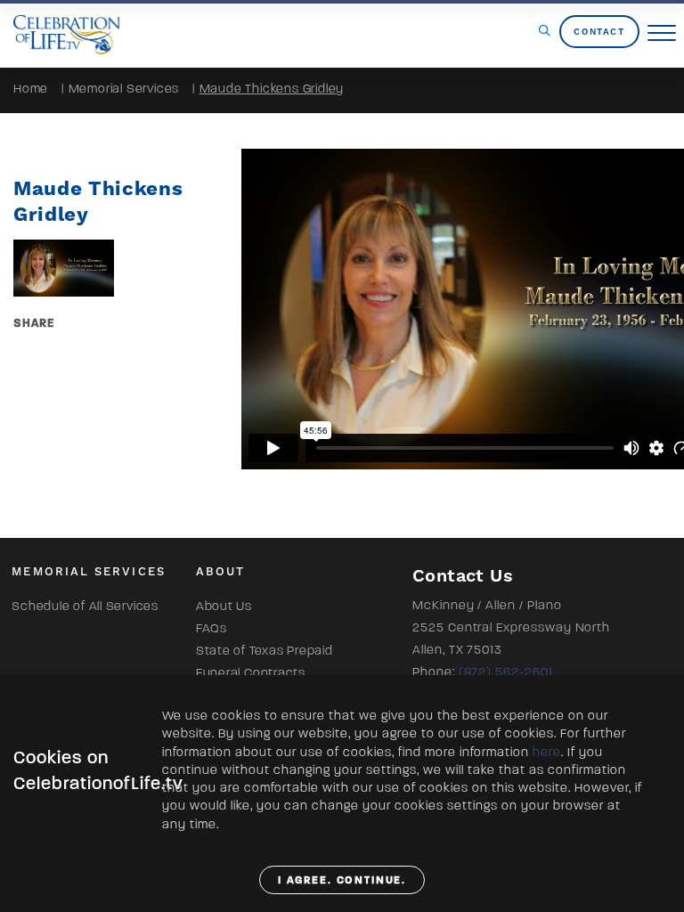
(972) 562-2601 (506, 672)
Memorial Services (124, 88)
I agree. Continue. (342, 880)
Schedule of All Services (85, 606)
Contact (599, 32)
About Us (224, 606)
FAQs (211, 628)
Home (30, 88)
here (547, 752)
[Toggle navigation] (662, 34)
